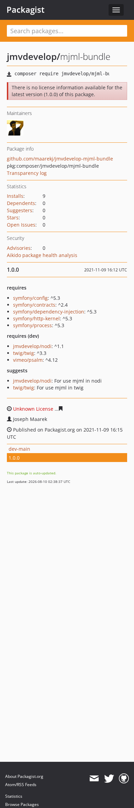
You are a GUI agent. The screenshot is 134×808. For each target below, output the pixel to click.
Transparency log (27, 173)
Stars (13, 217)
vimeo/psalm (28, 360)
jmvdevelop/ (33, 56)
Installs (15, 196)
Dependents (21, 203)
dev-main (19, 449)
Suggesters (19, 210)
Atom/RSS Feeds (20, 784)
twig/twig (23, 353)
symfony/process (32, 325)
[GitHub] (124, 778)
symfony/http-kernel (36, 318)
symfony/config (30, 298)
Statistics (13, 796)
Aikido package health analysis (42, 255)
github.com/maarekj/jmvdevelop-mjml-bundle (60, 158)
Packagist (26, 9)
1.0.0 (14, 457)
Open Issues (21, 224)
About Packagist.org (24, 776)
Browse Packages (22, 804)
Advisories (19, 248)
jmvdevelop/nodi (32, 346)
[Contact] (94, 778)
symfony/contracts (34, 305)
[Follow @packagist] (109, 778)
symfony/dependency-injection (48, 311)
